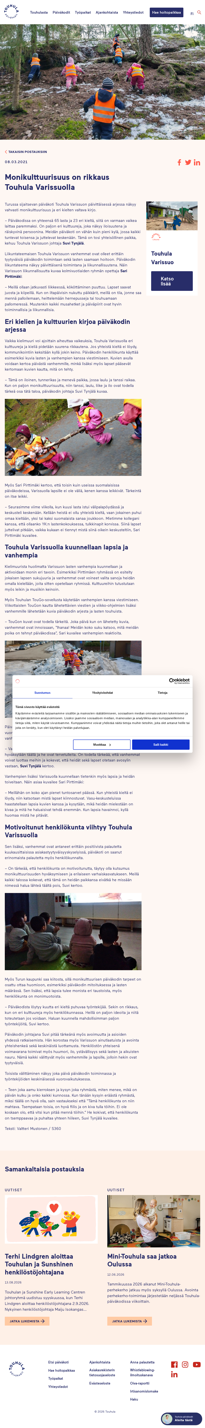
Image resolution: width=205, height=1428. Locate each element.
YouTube (196, 1362)
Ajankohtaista (107, 12)
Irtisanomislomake (144, 1391)
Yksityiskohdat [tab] (102, 692)
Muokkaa (99, 744)
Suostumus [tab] (42, 692)
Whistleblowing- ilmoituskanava (142, 1372)
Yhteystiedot (133, 12)
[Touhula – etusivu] (16, 12)
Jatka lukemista (24, 1321)
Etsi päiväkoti (58, 1362)
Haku (134, 1399)
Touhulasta (39, 12)
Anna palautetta (142, 1362)
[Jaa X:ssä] (188, 164)
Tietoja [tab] (162, 692)
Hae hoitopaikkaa (166, 12)
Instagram (185, 1362)
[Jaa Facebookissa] (179, 164)
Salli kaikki (160, 744)
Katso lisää (167, 280)
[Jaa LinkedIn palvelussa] (197, 164)
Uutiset (13, 1190)
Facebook (174, 1362)
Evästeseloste (99, 1383)
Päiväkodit (61, 12)
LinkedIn (174, 1372)
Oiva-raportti (139, 1383)
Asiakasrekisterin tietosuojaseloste (102, 1372)
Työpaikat (83, 12)
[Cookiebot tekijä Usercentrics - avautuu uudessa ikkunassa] (172, 681)
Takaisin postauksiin (27, 152)
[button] (172, 281)
